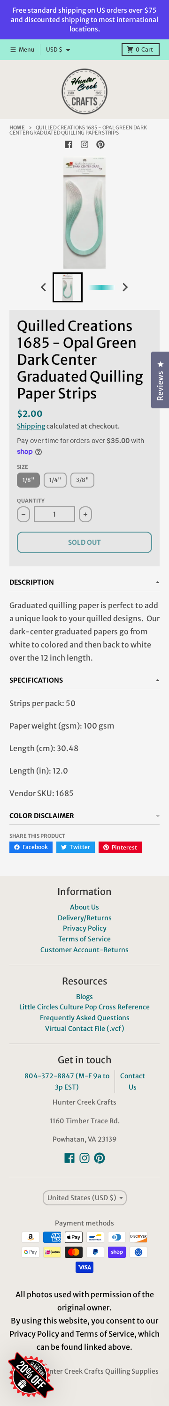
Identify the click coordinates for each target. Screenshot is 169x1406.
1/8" (28, 479)
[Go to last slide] (44, 287)
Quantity (31, 500)
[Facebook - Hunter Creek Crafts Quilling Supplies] (68, 144)
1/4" (55, 479)
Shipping (31, 426)
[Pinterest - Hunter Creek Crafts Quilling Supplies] (100, 144)
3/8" (82, 479)
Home (17, 127)
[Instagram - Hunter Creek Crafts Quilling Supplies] (84, 144)
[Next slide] (124, 287)
